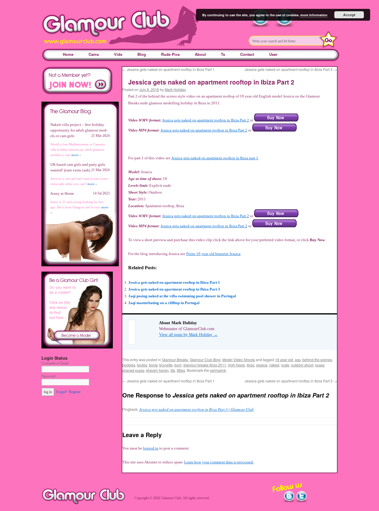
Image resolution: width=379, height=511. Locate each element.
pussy (319, 364)
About (200, 54)
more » (76, 155)
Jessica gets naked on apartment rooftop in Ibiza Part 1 (168, 69)
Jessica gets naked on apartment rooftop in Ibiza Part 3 (291, 69)
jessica (261, 364)
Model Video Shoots (238, 359)
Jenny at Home (62, 193)
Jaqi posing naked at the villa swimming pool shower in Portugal (182, 296)
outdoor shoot (302, 364)
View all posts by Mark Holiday (188, 334)
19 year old (284, 359)
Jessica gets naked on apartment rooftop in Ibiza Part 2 (205, 120)
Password (48, 376)
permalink (218, 370)
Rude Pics (170, 54)
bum (178, 364)
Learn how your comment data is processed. (219, 462)
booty (153, 364)
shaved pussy (133, 370)
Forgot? (61, 392)
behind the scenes (317, 359)
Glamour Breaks (175, 359)
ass (298, 359)
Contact (247, 54)
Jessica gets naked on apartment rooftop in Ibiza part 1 (214, 158)
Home (68, 54)
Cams (94, 54)
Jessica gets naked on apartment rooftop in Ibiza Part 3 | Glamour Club (196, 409)
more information (313, 15)
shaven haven (157, 370)
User (273, 54)
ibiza (250, 364)
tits (173, 370)
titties (181, 370)
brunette (166, 364)
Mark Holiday (175, 89)
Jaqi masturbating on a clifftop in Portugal (164, 303)
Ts (223, 54)
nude (285, 364)
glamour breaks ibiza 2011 (204, 364)
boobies (128, 364)
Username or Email (54, 363)
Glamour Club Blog (205, 359)
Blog (141, 54)
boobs (142, 364)
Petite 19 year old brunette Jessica (213, 254)
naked (274, 364)
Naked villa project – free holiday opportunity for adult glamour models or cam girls (78, 130)
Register (75, 392)
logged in (150, 448)
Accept (349, 14)
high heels (236, 364)
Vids (118, 54)
